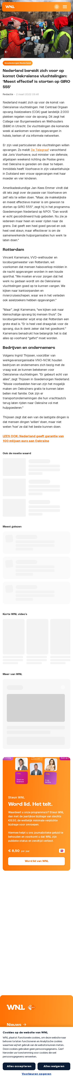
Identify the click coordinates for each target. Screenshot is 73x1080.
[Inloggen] (56, 6)
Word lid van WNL (36, 861)
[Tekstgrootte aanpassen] (58, 52)
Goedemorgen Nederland (17, 63)
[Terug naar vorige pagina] (6, 52)
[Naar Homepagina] (10, 6)
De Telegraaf (40, 150)
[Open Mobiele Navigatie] (65, 6)
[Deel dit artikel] (66, 52)
